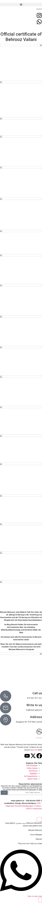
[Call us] (5, 696)
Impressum (37, 809)
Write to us (34, 705)
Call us (37, 693)
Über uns (33, 750)
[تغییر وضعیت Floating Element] (40, 900)
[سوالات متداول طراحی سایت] (39, 22)
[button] (21, 4)
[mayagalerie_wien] (39, 15)
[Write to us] (5, 707)
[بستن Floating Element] (39, 819)
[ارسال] (4, 792)
